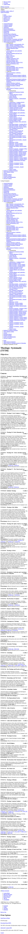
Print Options (6, 20)
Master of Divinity (10, 56)
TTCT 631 (17, 831)
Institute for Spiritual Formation (10, 170)
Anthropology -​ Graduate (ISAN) (16, 102)
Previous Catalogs (7, 178)
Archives (5, 21)
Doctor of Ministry (10, 66)
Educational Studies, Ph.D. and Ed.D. (14, 67)
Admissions (6, 27)
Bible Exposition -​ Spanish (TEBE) (17, 106)
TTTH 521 (3, 541)
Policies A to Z (6, 18)
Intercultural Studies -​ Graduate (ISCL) (18, 124)
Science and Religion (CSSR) (16, 150)
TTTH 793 (10, 887)
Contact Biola (6, 893)
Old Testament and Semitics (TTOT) (17, 135)
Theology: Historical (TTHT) (16, 156)
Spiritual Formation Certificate (13, 85)
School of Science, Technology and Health (13, 39)
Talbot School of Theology (9, 41)
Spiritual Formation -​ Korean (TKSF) (17, 152)
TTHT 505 (10, 665)
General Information (8, 23)
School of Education (8, 37)
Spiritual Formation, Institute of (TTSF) (18, 151)
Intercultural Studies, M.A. (12, 61)
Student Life (6, 32)
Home (4, 14)
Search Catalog (4, 8)
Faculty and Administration (9, 177)
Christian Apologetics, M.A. (12, 58)
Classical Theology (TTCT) (15, 117)
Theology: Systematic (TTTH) (16, 163)
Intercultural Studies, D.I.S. (12, 68)
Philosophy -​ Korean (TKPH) (16, 143)
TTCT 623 (10, 831)
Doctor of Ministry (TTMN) (15, 119)
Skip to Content (7, 1)
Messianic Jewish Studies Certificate (14, 84)
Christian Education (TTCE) (15, 108)
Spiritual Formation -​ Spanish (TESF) (17, 154)
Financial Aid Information (9, 30)
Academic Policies (7, 26)
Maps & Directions (7, 894)
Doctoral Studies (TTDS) (15, 120)
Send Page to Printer (5, 918)
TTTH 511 (10, 465)
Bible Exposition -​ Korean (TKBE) (17, 105)
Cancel (2, 932)
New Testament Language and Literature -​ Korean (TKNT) (16, 131)
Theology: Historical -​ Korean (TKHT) (18, 157)
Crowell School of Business (9, 34)
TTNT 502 (16, 649)
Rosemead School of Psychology (10, 35)
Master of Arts (9, 57)
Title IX (5, 898)
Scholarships (6, 31)
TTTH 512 (16, 465)
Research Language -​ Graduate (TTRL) (18, 148)
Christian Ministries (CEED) (15, 94)
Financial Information (8, 28)
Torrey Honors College (8, 172)
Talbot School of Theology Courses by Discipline (14, 343)
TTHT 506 (17, 665)
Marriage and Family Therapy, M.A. (14, 62)
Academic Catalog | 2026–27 (7, 11)
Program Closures (7, 175)
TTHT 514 (23, 665)
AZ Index (5, 3)
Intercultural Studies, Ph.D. (12, 70)
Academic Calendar (7, 25)
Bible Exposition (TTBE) (15, 103)
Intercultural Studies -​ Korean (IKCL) (17, 125)
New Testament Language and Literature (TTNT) (16, 129)
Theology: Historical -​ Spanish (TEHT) (18, 159)
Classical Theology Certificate (13, 83)
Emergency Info (7, 895)
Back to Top (3, 912)
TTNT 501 (10, 649)
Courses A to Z (6, 17)
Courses (5, 173)
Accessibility (6, 899)
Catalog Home (6, 4)
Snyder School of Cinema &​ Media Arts (12, 40)
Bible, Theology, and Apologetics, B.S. (15, 44)
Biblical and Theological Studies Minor (15, 47)
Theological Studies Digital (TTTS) (17, 155)
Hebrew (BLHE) (13, 97)
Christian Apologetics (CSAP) (16, 107)
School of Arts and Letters (9, 36)
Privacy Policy (6, 897)
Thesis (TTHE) (12, 169)
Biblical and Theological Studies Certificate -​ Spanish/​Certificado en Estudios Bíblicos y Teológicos (16, 80)
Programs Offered (7, 16)
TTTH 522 (17, 541)
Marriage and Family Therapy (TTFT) (18, 126)
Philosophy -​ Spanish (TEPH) (16, 145)
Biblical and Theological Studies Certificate (16, 75)
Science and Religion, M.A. (12, 63)
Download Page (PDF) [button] (6, 923)
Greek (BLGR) (12, 96)
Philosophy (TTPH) (13, 142)
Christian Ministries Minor (12, 48)
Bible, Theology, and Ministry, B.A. (14, 45)
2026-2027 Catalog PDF (6, 927)
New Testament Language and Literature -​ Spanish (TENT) (16, 134)
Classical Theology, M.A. (12, 59)
